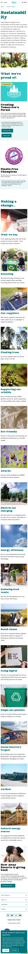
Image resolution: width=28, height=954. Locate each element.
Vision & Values (10, 6)
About (2, 6)
